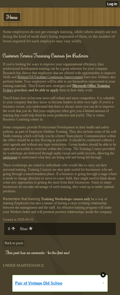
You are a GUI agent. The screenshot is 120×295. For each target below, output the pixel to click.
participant (10, 157)
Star (24, 228)
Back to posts (14, 243)
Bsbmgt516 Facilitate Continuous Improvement (50, 77)
